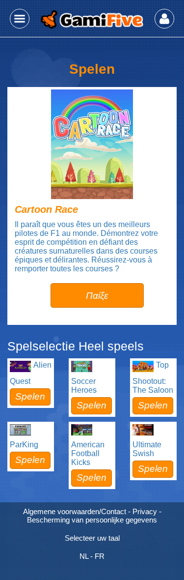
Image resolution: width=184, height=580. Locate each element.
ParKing (24, 444)
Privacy (144, 511)
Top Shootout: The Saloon (152, 377)
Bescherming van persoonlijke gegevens (92, 520)
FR (100, 556)
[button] (19, 19)
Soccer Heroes (84, 385)
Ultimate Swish (146, 449)
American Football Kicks (88, 453)
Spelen (30, 396)
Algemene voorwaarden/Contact (74, 511)
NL (83, 556)
